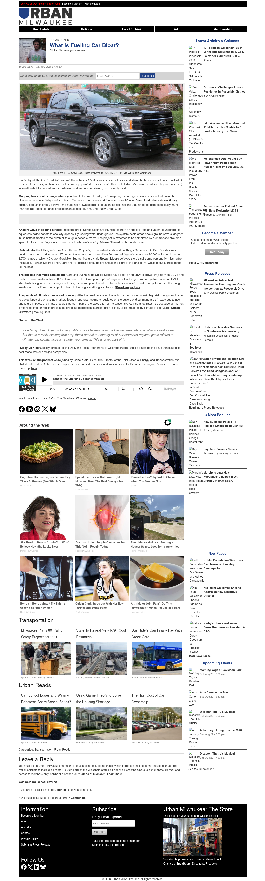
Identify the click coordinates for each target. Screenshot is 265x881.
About (24, 821)
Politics (86, 29)
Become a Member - (73, 3)
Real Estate (41, 29)
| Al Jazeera (122, 242)
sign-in (61, 790)
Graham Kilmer (155, 677)
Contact (25, 833)
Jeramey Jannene (45, 677)
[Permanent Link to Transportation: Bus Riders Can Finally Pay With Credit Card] (157, 674)
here (34, 368)
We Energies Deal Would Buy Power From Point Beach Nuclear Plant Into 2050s (223, 163)
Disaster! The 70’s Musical (217, 712)
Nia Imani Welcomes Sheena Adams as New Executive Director (222, 592)
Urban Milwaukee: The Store (198, 809)
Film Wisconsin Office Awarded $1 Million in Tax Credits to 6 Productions (224, 127)
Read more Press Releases (206, 407)
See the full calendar (201, 769)
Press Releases (217, 273)
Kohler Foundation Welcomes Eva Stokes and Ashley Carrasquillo (223, 564)
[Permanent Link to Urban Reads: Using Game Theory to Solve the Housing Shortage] (101, 739)
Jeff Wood (27, 66)
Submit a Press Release (35, 844)
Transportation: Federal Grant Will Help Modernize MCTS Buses (223, 210)
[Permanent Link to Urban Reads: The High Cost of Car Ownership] (157, 739)
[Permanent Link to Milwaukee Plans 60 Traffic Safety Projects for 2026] (46, 674)
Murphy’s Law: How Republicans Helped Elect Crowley (221, 476)
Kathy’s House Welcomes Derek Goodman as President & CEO (224, 627)
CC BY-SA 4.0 (114, 173)
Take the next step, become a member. (116, 840)
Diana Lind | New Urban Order (103, 209)
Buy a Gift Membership (203, 263)
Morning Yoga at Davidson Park (221, 670)
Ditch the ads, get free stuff (108, 845)
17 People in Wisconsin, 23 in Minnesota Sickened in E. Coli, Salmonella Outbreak (224, 52)
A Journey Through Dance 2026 (221, 730)
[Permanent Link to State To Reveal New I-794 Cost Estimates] (101, 674)
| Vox (128, 287)
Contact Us (78, 798)
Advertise (26, 827)
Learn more (114, 774)
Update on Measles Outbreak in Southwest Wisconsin (223, 329)
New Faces (217, 553)
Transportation (43, 749)
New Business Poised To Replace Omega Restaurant (222, 424)
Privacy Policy (29, 839)
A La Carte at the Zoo (214, 692)
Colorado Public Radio (122, 347)
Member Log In (93, 3)
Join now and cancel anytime (38, 782)
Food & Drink (132, 29)
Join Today (217, 252)
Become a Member (217, 233)
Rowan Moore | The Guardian (52, 263)
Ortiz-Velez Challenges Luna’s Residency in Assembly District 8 (224, 91)
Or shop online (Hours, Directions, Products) (190, 863)
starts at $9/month (93, 774)
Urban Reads (62, 749)
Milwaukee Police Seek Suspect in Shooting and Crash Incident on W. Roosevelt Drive (224, 284)
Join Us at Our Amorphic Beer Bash (40, 3)
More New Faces (200, 656)
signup (92, 398)
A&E (177, 29)
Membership (222, 29)
